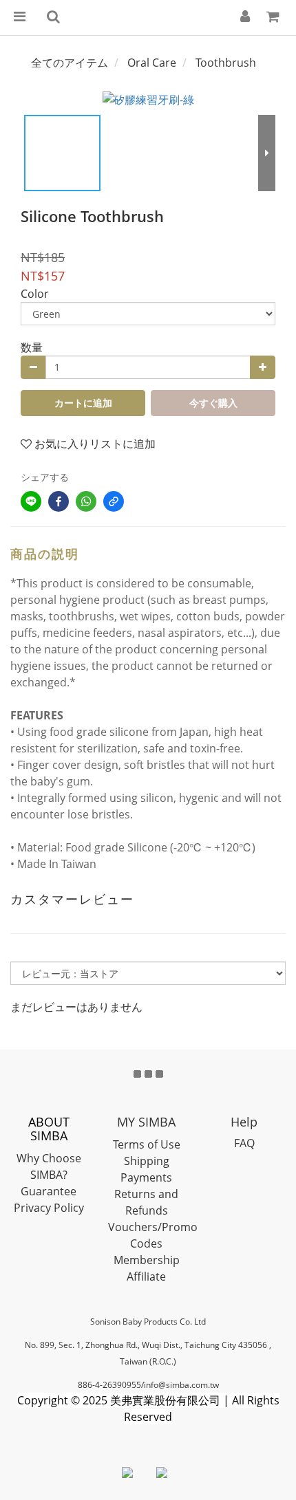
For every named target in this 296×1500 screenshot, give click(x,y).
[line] (31, 501)
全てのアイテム (69, 62)
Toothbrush (225, 62)
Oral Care (151, 62)
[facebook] (58, 501)
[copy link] (113, 501)
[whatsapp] (86, 501)
